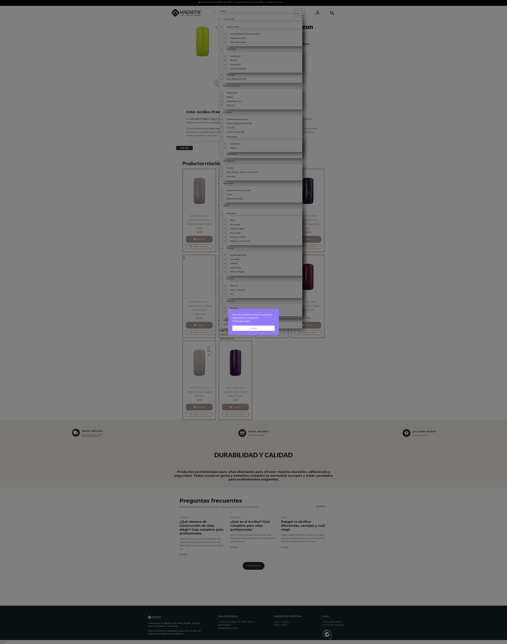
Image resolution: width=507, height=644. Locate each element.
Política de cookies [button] (241, 321)
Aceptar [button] (253, 328)
